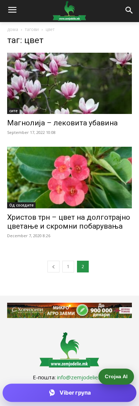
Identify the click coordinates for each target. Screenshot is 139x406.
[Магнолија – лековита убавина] (69, 83)
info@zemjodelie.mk (81, 377)
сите (13, 110)
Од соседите (21, 205)
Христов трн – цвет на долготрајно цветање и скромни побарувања (68, 221)
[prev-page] (53, 266)
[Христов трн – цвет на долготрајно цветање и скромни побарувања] (69, 177)
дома (12, 29)
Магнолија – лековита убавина (62, 123)
